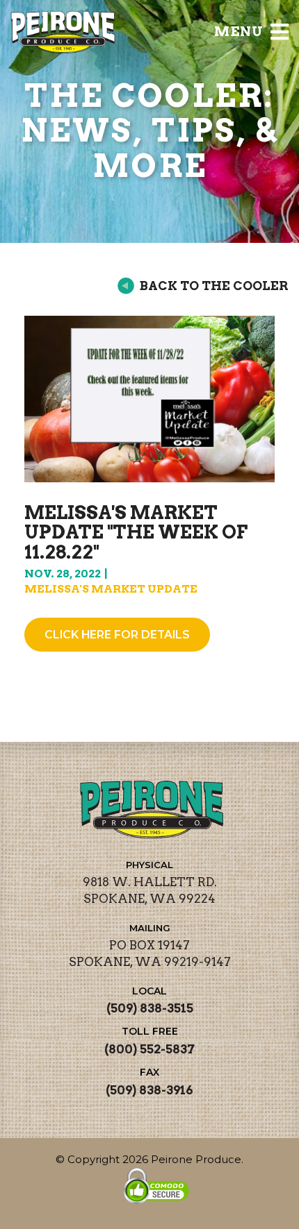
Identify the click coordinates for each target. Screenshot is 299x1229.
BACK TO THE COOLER (214, 285)
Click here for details (117, 634)
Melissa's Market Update (110, 588)
